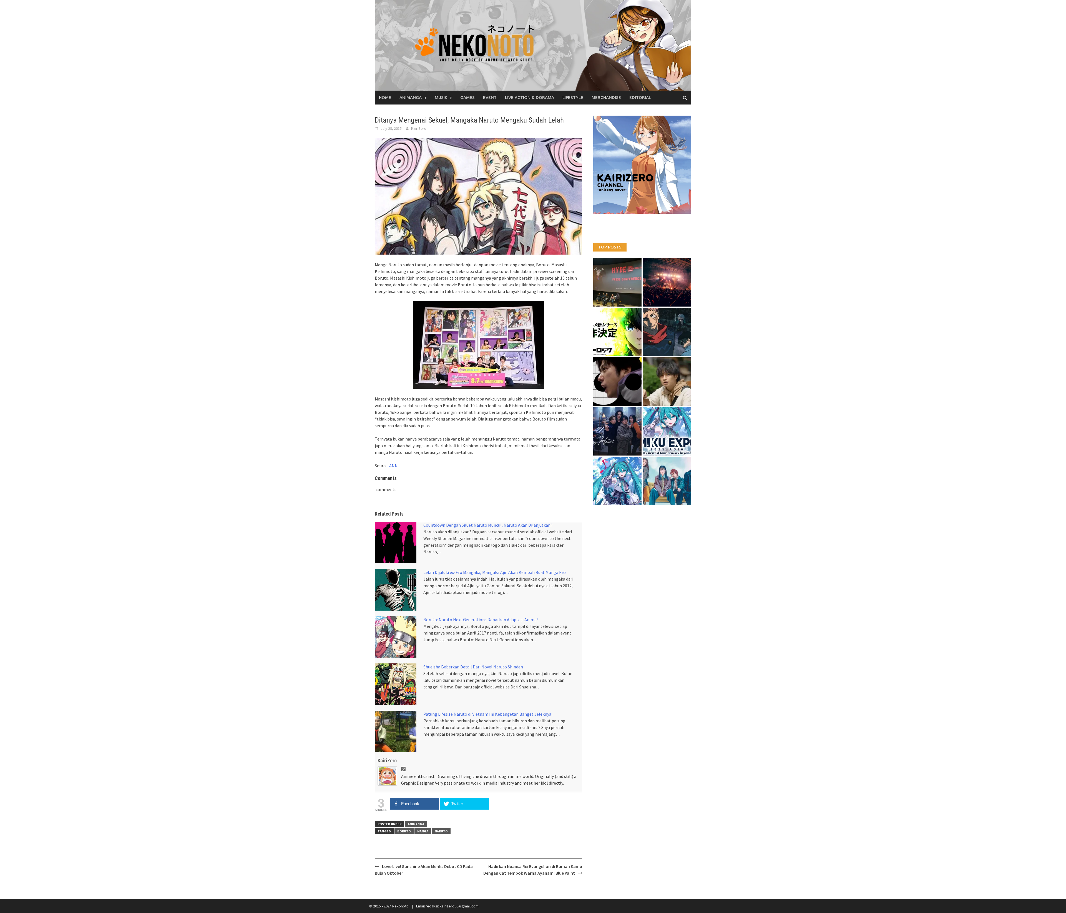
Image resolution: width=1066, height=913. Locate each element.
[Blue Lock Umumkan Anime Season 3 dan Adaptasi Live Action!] (617, 332)
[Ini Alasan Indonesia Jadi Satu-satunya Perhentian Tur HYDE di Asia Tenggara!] (617, 282)
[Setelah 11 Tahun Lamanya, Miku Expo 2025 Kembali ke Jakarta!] (617, 481)
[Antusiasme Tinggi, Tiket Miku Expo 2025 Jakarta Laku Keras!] (667, 431)
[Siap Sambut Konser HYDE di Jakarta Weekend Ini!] (667, 282)
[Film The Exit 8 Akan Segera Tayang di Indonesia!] (617, 381)
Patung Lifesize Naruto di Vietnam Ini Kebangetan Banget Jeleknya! (487, 714)
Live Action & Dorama (529, 97)
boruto (404, 831)
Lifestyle (572, 97)
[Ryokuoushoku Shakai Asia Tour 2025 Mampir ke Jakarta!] (667, 481)
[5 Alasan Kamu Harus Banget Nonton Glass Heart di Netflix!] (617, 431)
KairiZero (418, 128)
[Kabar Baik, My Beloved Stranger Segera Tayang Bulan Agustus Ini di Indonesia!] (667, 381)
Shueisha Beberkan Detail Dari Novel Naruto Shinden (473, 667)
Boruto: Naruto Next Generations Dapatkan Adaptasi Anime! (480, 619)
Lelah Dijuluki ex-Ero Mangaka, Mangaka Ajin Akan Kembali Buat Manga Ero (494, 572)
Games (467, 97)
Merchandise (606, 97)
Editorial (640, 97)
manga (422, 831)
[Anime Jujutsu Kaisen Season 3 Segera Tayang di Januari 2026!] (667, 332)
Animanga (410, 97)
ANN (393, 465)
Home (385, 97)
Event (490, 97)
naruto (441, 831)
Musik (441, 97)
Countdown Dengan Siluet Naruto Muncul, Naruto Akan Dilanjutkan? (487, 525)
